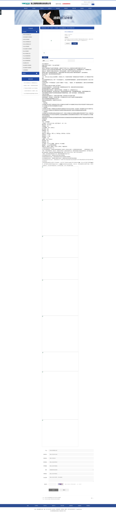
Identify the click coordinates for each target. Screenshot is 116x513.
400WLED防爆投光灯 (27, 34)
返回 (91, 498)
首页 (48, 27)
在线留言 (82, 8)
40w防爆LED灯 (26, 62)
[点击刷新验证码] (61, 484)
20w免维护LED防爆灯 (27, 67)
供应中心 (50, 8)
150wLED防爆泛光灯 (27, 44)
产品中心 (42, 8)
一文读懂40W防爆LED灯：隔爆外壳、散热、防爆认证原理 (31, 90)
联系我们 (90, 8)
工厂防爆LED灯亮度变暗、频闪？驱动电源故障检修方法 (31, 88)
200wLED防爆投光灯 (27, 41)
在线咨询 (67, 43)
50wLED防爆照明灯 (27, 60)
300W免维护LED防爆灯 (27, 37)
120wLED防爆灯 (26, 46)
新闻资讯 (66, 8)
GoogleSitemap (79, 509)
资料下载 (74, 8)
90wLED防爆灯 (26, 51)
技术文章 (58, 8)
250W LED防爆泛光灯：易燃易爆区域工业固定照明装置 (31, 82)
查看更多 (24, 73)
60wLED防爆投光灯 (27, 58)
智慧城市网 (58, 509)
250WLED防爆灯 (26, 39)
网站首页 (25, 8)
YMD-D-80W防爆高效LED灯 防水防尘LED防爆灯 (53, 497)
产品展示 (51, 27)
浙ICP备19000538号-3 (72, 509)
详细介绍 (45, 57)
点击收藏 (74, 43)
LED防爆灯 (24, 31)
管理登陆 (62, 509)
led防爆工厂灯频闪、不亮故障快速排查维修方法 (31, 85)
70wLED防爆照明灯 (27, 55)
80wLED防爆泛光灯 (27, 53)
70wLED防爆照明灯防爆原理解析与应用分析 (31, 93)
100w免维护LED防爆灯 (27, 48)
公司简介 (34, 8)
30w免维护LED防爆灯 (27, 65)
